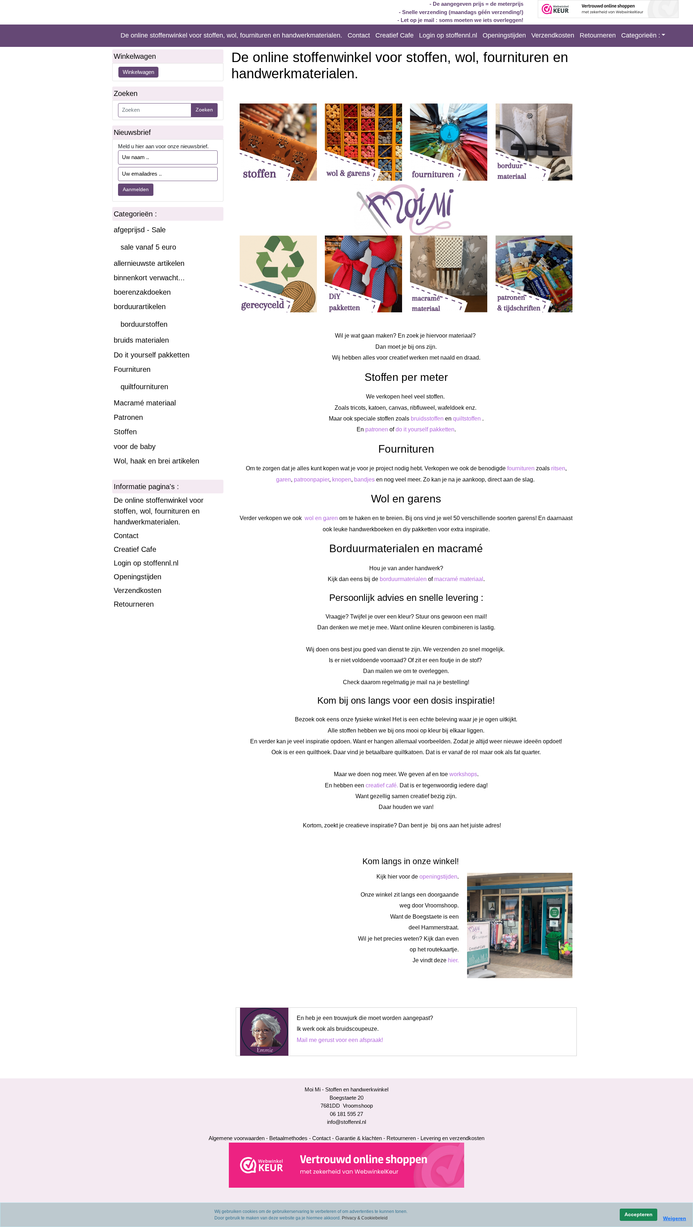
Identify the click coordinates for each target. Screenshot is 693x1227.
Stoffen (125, 432)
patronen (376, 429)
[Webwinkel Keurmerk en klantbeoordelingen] (346, 1164)
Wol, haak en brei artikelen (156, 461)
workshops (463, 774)
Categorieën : (640, 35)
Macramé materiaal (145, 403)
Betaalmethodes (288, 1138)
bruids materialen (141, 340)
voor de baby (135, 446)
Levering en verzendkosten (452, 1138)
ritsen (557, 468)
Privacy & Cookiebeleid (365, 1218)
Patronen (128, 417)
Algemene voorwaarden (237, 1138)
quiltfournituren (144, 387)
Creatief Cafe (394, 35)
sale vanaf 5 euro (148, 247)
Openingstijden (504, 35)
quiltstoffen (467, 418)
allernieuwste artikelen (149, 263)
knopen (341, 479)
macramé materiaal (458, 579)
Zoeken (204, 110)
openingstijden (438, 877)
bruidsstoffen (427, 418)
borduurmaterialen (403, 579)
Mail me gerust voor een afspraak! (340, 1040)
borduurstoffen (144, 324)
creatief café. (382, 785)
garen (283, 479)
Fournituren (132, 369)
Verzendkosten (552, 35)
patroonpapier (311, 479)
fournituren (521, 468)
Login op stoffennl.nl (448, 35)
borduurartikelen (140, 307)
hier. (453, 960)
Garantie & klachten (358, 1138)
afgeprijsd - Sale (140, 230)
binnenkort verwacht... (149, 278)
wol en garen (320, 518)
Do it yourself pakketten (151, 355)
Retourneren (598, 35)
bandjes (364, 479)
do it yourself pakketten (425, 429)
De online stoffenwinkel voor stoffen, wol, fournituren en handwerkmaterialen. (231, 35)
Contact (359, 35)
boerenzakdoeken (142, 292)
